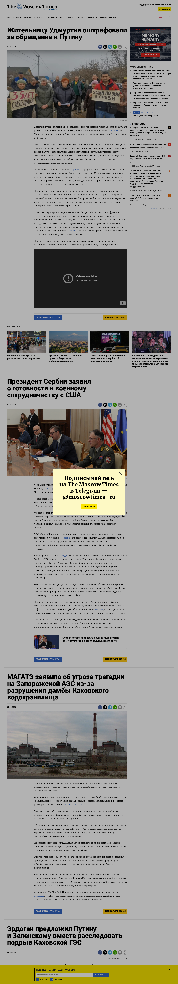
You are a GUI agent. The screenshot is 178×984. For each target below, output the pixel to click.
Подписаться (89, 506)
